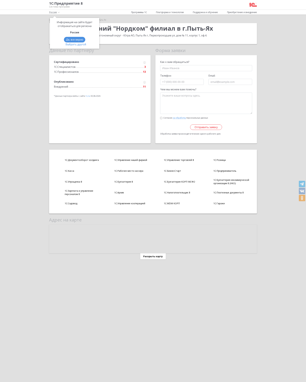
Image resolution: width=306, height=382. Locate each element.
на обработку (179, 118)
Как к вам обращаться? (174, 62)
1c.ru (88, 96)
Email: (211, 75)
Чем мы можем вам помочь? (178, 89)
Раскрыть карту (153, 256)
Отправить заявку (206, 127)
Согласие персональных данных (185, 117)
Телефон (165, 75)
